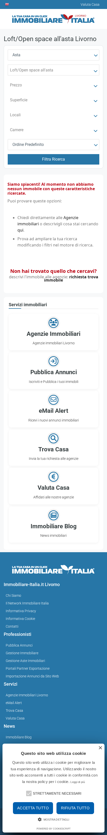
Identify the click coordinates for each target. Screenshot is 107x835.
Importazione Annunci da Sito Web (32, 676)
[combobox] (53, 55)
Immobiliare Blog (19, 737)
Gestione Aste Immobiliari (25, 661)
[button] (28, 793)
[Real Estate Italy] (7, 4)
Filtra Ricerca (53, 159)
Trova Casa (14, 711)
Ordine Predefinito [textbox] (28, 144)
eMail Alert (14, 703)
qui (20, 230)
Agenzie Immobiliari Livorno (27, 695)
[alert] (53, 788)
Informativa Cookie (20, 619)
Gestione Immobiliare (22, 653)
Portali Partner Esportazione (28, 668)
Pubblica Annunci (19, 645)
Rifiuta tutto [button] (75, 808)
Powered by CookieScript (54, 829)
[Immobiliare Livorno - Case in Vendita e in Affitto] (53, 17)
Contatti (12, 626)
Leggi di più (77, 781)
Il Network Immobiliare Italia (27, 603)
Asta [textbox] (16, 55)
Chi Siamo (13, 595)
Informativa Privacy (21, 611)
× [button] (100, 748)
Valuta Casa (15, 718)
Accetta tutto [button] (33, 808)
